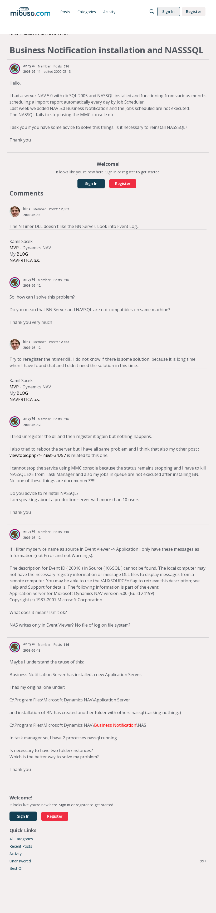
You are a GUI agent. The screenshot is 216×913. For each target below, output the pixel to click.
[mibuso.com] (30, 11)
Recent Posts (20, 846)
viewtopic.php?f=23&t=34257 (37, 455)
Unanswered (108, 860)
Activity (15, 853)
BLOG (22, 254)
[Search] (152, 11)
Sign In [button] (91, 183)
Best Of (16, 868)
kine (27, 208)
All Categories (21, 838)
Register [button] (122, 183)
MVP (14, 248)
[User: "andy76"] (14, 69)
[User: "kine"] (14, 211)
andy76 (29, 66)
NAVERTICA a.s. (24, 260)
